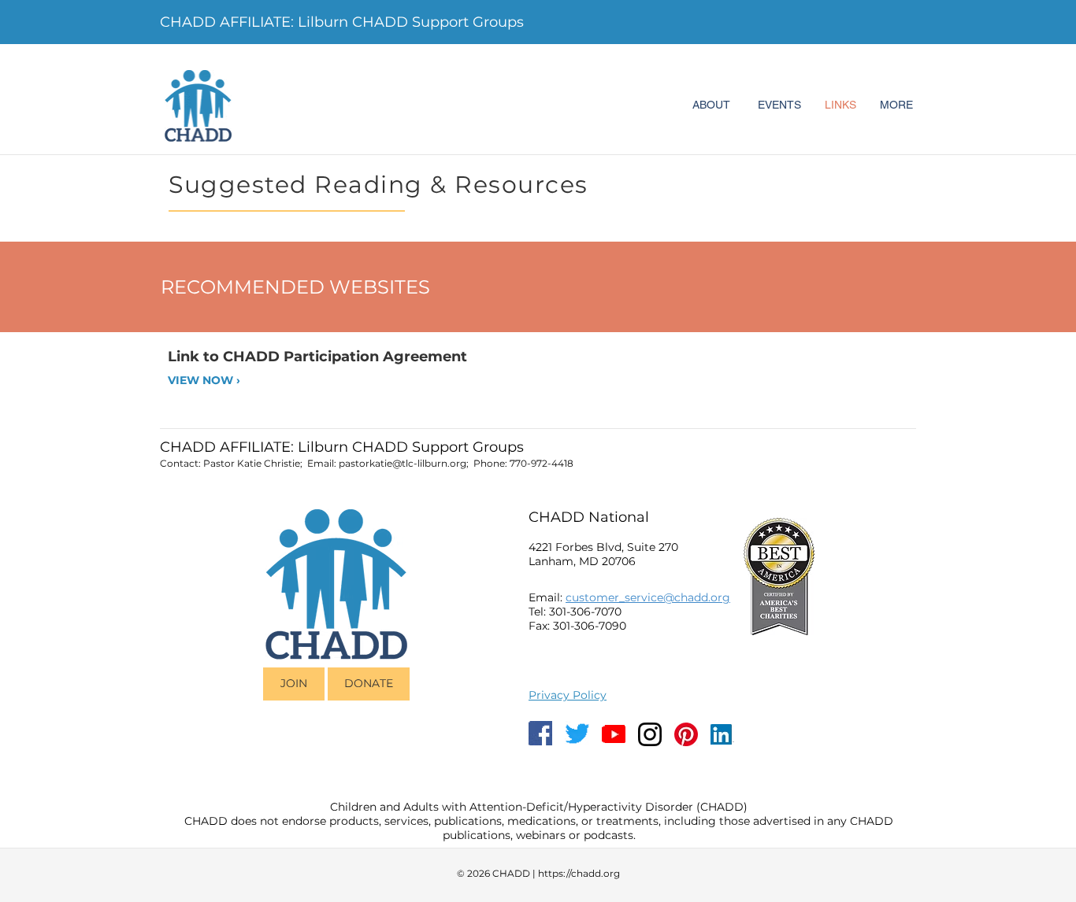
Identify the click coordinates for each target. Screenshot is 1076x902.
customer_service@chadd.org (648, 597)
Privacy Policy (568, 695)
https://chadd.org (579, 873)
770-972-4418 (541, 463)
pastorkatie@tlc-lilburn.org (402, 463)
